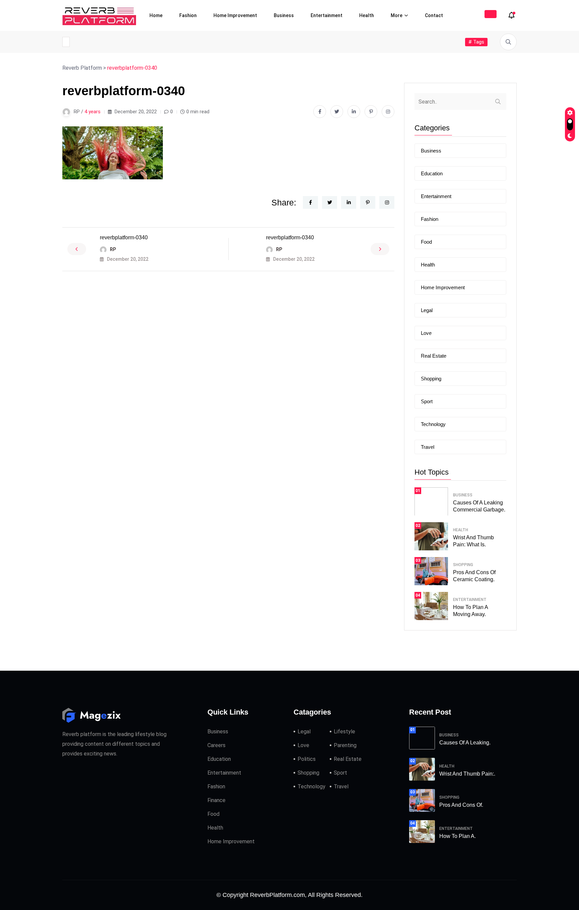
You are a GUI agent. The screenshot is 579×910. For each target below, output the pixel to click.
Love (426, 333)
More (396, 15)
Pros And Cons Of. (461, 805)
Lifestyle (344, 731)
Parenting (345, 745)
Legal (427, 310)
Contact (434, 15)
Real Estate (433, 356)
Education (432, 173)
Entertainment (326, 15)
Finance (216, 800)
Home (156, 15)
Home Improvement (235, 15)
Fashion (188, 15)
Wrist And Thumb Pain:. (467, 774)
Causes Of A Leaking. (465, 742)
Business (284, 15)
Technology (433, 424)
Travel (427, 447)
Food (426, 242)
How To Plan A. (457, 836)
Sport (427, 401)
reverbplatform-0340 (124, 237)
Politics (307, 759)
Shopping (431, 378)
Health (366, 15)
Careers (216, 745)
